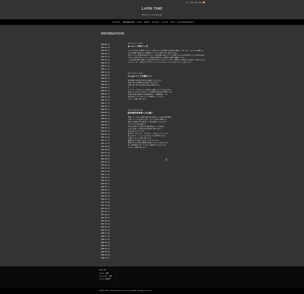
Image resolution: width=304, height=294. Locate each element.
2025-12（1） (106, 66)
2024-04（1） (106, 125)
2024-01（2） (106, 134)
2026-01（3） (106, 63)
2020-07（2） (106, 245)
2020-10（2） (106, 239)
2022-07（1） (106, 187)
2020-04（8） (106, 255)
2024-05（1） (106, 122)
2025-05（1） (106, 84)
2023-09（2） (106, 146)
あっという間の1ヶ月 (138, 46)
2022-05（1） (106, 190)
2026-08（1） (106, 44)
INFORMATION (129, 22)
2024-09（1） (106, 109)
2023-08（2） (106, 150)
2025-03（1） (106, 91)
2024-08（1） (106, 112)
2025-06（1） (106, 81)
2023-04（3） (106, 159)
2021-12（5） (106, 202)
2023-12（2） (106, 137)
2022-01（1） (106, 199)
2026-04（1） (106, 54)
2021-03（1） (106, 224)
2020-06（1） (106, 249)
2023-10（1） (106, 143)
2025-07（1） (106, 78)
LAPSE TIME (152, 8)
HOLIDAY (155, 22)
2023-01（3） (106, 168)
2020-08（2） (106, 242)
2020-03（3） (106, 258)
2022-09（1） (106, 180)
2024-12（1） (106, 100)
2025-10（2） (106, 72)
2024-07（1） (106, 115)
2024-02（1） (106, 131)
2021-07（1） (106, 211)
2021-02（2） (106, 227)
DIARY (139, 22)
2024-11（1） (106, 103)
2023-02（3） (106, 165)
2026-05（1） (106, 50)
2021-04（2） (106, 221)
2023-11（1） (106, 140)
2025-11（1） (106, 69)
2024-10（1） (106, 106)
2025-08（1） (106, 75)
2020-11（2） (106, 236)
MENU (147, 22)
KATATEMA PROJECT (186, 22)
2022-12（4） (106, 171)
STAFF (172, 22)
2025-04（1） (106, 88)
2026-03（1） (106, 57)
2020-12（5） (106, 233)
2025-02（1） (106, 94)
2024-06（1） (106, 119)
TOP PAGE (116, 22)
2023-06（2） (106, 156)
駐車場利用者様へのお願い (140, 112)
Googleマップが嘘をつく (140, 76)
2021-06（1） (106, 215)
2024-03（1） (106, 128)
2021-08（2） (106, 208)
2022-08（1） (106, 184)
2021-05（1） (106, 218)
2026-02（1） (106, 60)
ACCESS (165, 22)
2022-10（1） (106, 177)
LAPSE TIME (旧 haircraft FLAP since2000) (120, 290)
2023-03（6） (106, 162)
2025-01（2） (106, 97)
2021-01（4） (106, 230)
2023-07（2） (106, 153)
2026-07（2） (106, 47)
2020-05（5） (106, 252)
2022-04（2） (106, 193)
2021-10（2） (106, 205)
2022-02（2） (106, 196)
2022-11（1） (106, 174)
